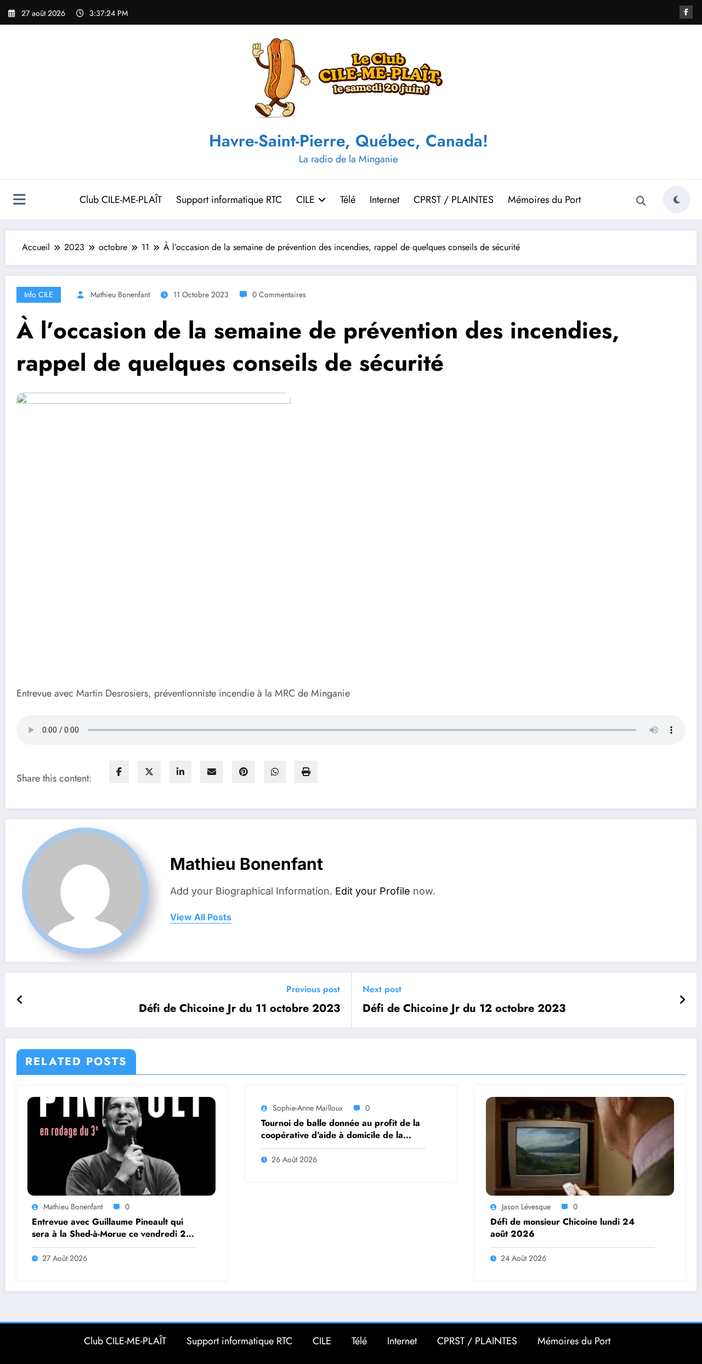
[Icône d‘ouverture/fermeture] (19, 201)
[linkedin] (180, 772)
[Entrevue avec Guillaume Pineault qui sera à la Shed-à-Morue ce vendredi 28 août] (121, 1145)
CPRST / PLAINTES (454, 200)
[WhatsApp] (275, 772)
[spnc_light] (676, 199)
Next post (382, 989)
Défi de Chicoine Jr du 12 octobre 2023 (464, 1008)
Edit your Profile (372, 891)
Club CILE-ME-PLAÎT (121, 200)
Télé (347, 200)
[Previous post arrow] (20, 1000)
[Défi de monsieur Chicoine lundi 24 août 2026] (580, 1145)
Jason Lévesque (526, 1206)
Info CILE (38, 294)
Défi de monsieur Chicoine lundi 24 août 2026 (562, 1228)
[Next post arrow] (682, 1000)
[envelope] (211, 772)
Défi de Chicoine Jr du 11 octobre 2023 (239, 1008)
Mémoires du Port (544, 200)
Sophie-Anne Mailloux (308, 1107)
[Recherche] (641, 201)
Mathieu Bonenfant (120, 294)
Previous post (313, 989)
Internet (384, 200)
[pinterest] (243, 772)
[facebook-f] (686, 12)
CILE (305, 200)
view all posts (200, 917)
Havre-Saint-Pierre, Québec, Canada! (348, 140)
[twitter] (149, 772)
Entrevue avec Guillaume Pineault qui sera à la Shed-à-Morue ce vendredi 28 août (111, 1228)
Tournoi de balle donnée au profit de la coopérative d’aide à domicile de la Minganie (340, 1129)
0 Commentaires (279, 294)
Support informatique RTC (229, 200)
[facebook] (119, 772)
